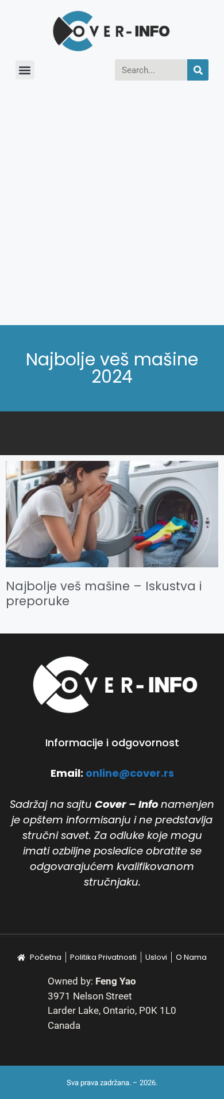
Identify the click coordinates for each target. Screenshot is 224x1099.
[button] (25, 69)
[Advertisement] (112, 207)
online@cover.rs (130, 773)
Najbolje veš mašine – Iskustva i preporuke (104, 593)
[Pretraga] (197, 70)
